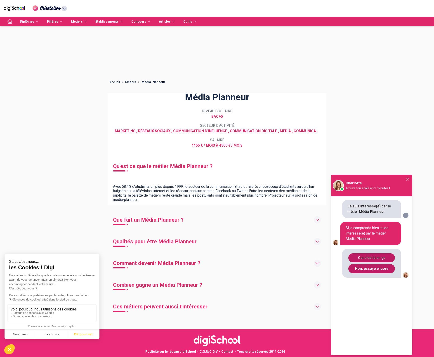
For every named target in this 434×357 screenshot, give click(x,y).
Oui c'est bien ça (371, 258)
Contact (227, 351)
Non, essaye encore (371, 268)
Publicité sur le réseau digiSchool (170, 351)
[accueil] (10, 21)
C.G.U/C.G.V (209, 351)
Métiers (130, 82)
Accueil (114, 82)
